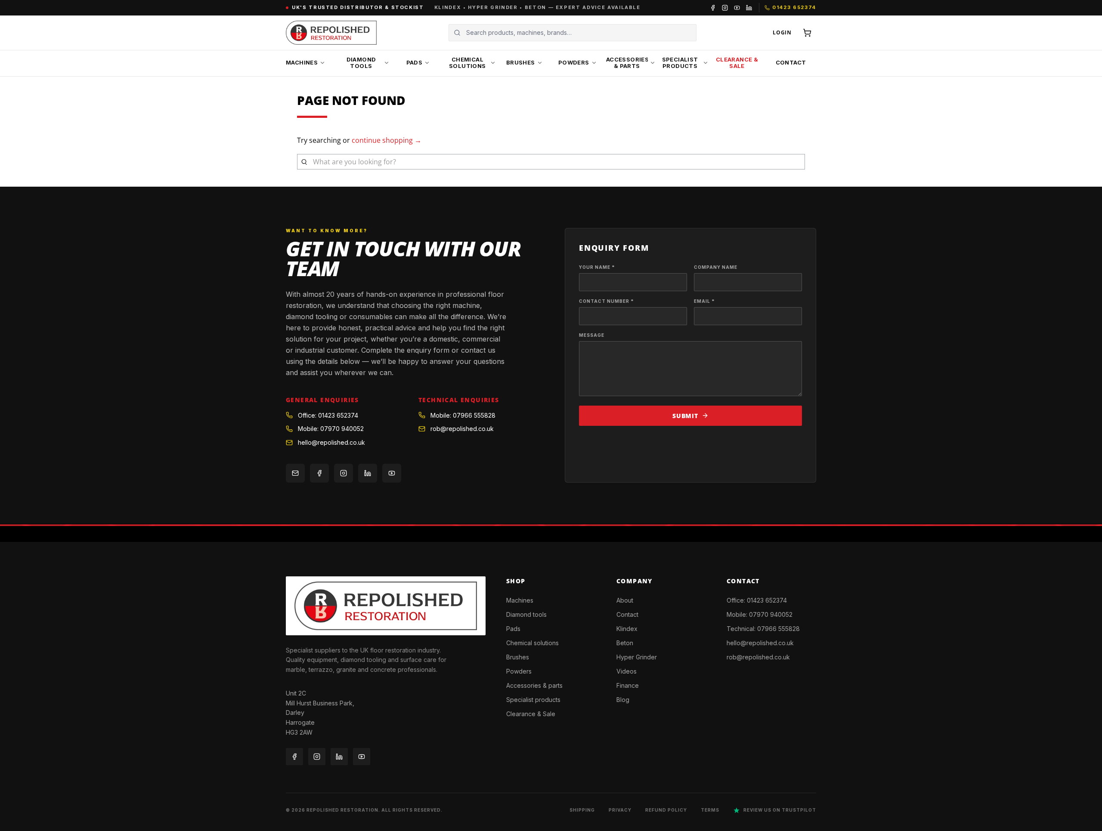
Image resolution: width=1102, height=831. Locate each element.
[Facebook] (713, 7)
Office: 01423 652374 (328, 415)
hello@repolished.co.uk (331, 442)
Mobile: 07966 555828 (462, 415)
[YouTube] (737, 7)
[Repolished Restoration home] (386, 605)
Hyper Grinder (636, 657)
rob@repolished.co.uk (462, 428)
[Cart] (807, 33)
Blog (622, 699)
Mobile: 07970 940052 (331, 428)
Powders (519, 671)
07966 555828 (778, 628)
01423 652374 (767, 600)
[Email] (295, 473)
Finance (627, 685)
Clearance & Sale (530, 713)
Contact (627, 614)
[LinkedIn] (749, 7)
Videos (626, 671)
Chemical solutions (532, 642)
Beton (624, 642)
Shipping (582, 810)
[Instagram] (725, 7)
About (624, 600)
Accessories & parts (534, 685)
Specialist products (533, 699)
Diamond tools (526, 614)
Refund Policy (666, 810)
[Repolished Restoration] (331, 33)
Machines (519, 600)
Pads (513, 628)
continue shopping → (386, 140)
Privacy (620, 810)
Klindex (627, 628)
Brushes (517, 657)
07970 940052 (770, 614)
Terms (710, 810)
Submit (685, 416)
